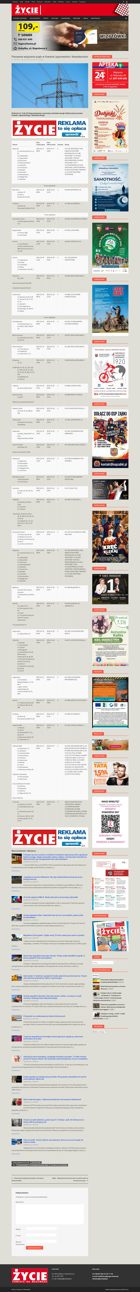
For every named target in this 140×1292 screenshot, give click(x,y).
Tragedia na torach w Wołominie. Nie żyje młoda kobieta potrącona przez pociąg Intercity (52, 878)
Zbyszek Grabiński (29, 60)
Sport (45, 18)
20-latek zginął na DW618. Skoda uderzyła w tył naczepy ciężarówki (50, 897)
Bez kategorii (40, 60)
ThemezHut (26, 1289)
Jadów (54, 1)
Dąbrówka (48, 1)
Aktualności (35, 18)
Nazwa (18, 1229)
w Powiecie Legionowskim (59, 1165)
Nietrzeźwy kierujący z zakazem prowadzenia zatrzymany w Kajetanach (52, 1099)
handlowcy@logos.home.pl (108, 1276)
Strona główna (20, 18)
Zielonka (74, 1)
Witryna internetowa (20, 1243)
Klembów (61, 1)
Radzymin (40, 1)
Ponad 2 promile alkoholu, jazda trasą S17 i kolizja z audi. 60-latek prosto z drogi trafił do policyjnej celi (53, 1121)
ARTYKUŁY (95, 975)
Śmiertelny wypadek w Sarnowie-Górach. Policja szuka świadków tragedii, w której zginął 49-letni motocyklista (54, 957)
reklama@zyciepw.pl (100, 1279)
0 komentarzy (16, 871)
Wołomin (15, 1)
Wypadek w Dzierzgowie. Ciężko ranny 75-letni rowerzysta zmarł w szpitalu (53, 935)
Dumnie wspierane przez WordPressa (116, 1289)
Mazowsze (95, 18)
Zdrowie (76, 18)
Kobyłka (27, 1)
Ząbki (21, 1)
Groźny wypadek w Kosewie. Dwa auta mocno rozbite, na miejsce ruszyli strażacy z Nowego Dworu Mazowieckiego (52, 997)
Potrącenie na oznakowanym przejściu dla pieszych (44, 1016)
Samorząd (65, 18)
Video (85, 18)
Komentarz (20, 1202)
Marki (33, 1)
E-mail (18, 1235)
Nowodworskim (23, 1165)
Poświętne (82, 1)
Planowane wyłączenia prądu (39, 1165)
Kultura (54, 18)
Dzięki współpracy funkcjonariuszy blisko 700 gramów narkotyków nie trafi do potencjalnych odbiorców (54, 1078)
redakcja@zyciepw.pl (64, 1279)
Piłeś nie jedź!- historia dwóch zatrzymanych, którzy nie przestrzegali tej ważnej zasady (53, 1141)
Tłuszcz (68, 1)
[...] (53, 867)
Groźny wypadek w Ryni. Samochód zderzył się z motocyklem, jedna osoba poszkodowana (53, 916)
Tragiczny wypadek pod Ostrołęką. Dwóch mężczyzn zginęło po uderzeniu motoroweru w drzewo (53, 1037)
